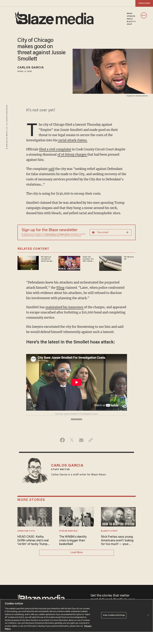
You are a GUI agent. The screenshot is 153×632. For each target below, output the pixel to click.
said (51, 169)
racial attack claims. (72, 140)
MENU (143, 15)
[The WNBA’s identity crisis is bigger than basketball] (76, 516)
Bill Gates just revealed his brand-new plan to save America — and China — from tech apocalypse (47, 259)
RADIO (130, 19)
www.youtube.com (76, 419)
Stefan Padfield (68, 531)
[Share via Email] (81, 440)
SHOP (129, 24)
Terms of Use (64, 234)
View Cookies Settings (114, 615)
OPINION (131, 16)
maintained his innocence (64, 307)
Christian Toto (26, 531)
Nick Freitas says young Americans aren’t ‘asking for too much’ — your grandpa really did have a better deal (118, 540)
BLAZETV (131, 22)
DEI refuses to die (129, 258)
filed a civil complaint (55, 149)
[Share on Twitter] (71, 440)
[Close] (148, 615)
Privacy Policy (50, 234)
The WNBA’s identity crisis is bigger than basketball (73, 540)
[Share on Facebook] (62, 440)
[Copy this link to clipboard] (90, 440)
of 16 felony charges (72, 154)
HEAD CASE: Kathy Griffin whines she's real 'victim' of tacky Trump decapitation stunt (33, 540)
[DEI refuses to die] (110, 263)
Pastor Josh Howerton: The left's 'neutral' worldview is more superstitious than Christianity (88, 259)
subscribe (144, 3)
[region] (76, 615)
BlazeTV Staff (109, 531)
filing (60, 287)
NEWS (129, 13)
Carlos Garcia (30, 67)
